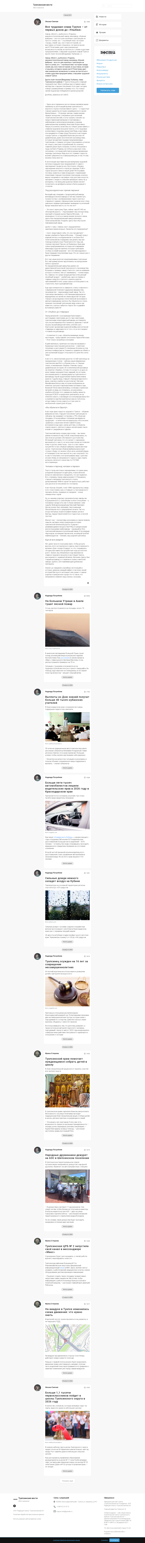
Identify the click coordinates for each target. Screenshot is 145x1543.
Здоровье (102, 67)
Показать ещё (67, 1481)
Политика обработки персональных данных (28, 1514)
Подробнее (104, 1540)
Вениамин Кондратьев (107, 60)
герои (100, 63)
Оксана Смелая (51, 21)
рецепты (101, 80)
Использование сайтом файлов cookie (27, 1519)
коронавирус (103, 70)
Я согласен (114, 1540)
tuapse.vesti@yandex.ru (64, 1511)
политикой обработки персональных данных (66, 1540)
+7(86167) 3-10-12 (63, 1506)
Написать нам (108, 90)
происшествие (104, 77)
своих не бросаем (105, 84)
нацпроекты (103, 73)
